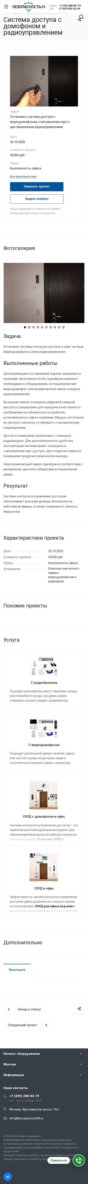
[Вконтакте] (7, 1177)
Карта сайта (11, 1162)
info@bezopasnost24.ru (26, 1118)
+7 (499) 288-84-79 (24, 1096)
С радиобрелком (44, 683)
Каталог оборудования (21, 1054)
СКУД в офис (44, 888)
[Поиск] (81, 17)
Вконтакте (17, 970)
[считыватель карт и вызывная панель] (44, 293)
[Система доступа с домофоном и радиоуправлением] (44, 81)
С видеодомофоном (44, 745)
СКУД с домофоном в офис (44, 816)
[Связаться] (79, 1160)
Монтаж (9, 1064)
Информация (13, 1075)
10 (63, 327)
